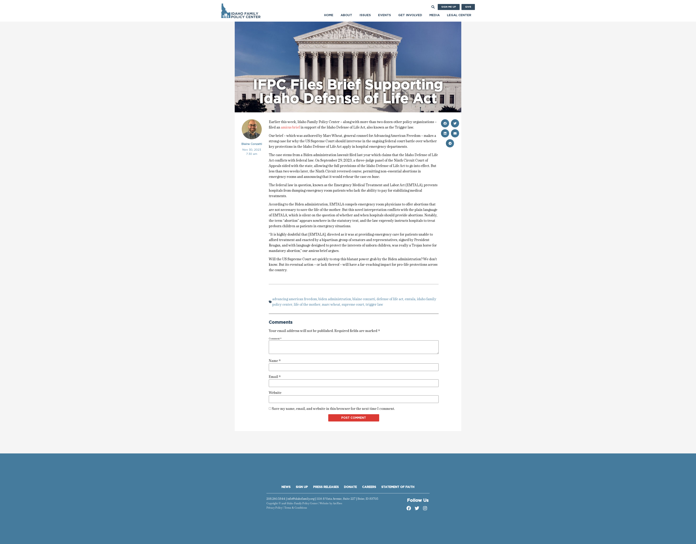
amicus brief (290, 127)
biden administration (334, 299)
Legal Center (459, 15)
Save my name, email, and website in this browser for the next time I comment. (333, 409)
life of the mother (307, 304)
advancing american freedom (294, 299)
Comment (275, 338)
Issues (365, 15)
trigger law (374, 304)
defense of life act (390, 299)
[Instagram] (425, 508)
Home (328, 15)
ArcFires (337, 503)
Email (275, 377)
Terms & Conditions (295, 507)
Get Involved (410, 15)
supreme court (353, 304)
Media (434, 15)
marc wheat (331, 304)
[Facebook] (408, 508)
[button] (433, 7)
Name (275, 361)
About (346, 15)
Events (384, 15)
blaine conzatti (364, 299)
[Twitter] (416, 508)
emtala (410, 299)
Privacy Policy (274, 507)
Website (275, 393)
